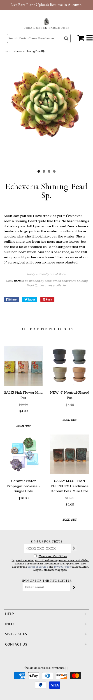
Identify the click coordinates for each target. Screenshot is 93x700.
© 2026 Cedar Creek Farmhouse (44, 668)
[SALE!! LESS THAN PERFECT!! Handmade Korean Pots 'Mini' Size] (69, 454)
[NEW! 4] (69, 366)
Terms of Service (37, 566)
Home (7, 51)
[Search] (67, 42)
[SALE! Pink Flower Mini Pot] (23, 366)
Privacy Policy (62, 566)
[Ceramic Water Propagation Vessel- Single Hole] (23, 454)
